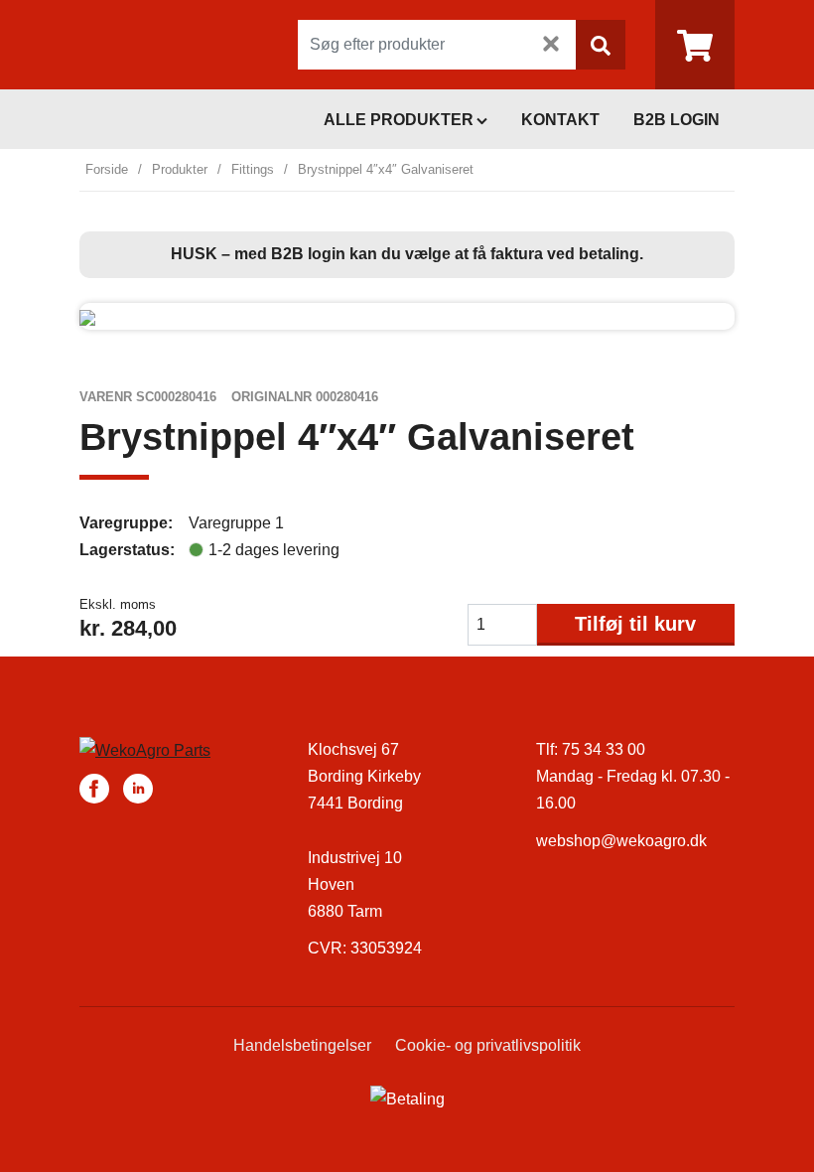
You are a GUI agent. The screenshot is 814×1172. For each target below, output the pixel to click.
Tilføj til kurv (635, 624)
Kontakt (560, 119)
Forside (106, 169)
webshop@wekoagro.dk (621, 840)
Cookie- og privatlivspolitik (488, 1045)
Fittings (252, 169)
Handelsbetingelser (302, 1045)
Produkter (179, 169)
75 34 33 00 (603, 749)
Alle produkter (399, 119)
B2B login (676, 119)
